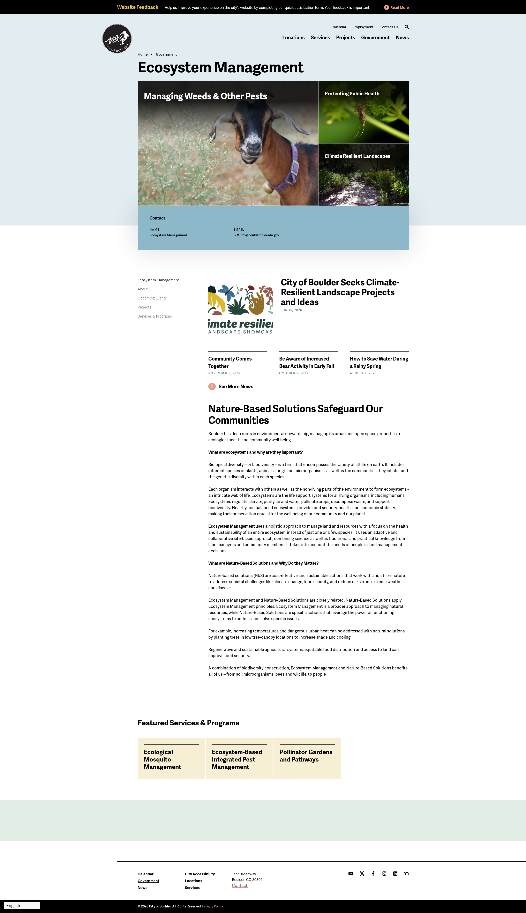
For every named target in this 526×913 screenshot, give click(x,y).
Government (375, 37)
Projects (345, 37)
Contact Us (389, 26)
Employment (363, 26)
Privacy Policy (212, 906)
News (402, 37)
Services (320, 37)
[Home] (117, 39)
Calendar (338, 26)
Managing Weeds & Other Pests (205, 95)
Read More (399, 7)
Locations (293, 37)
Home (143, 54)
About (143, 288)
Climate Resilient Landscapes (357, 156)
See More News (236, 386)
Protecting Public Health (352, 93)
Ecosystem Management (158, 279)
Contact (240, 885)
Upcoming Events (152, 297)
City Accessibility (200, 873)
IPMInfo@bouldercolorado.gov (256, 235)
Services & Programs (155, 316)
